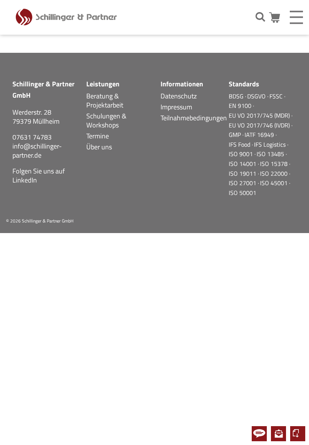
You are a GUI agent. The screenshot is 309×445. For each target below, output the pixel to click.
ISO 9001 (241, 153)
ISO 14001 (243, 163)
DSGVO (257, 96)
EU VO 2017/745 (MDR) (260, 115)
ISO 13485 (271, 153)
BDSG (237, 96)
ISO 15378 (274, 163)
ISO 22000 (274, 173)
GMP (235, 134)
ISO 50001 (242, 192)
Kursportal (297, 433)
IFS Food (240, 144)
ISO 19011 (243, 173)
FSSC (276, 96)
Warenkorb (275, 17)
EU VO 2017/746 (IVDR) (260, 125)
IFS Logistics (270, 144)
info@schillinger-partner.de (37, 150)
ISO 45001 (274, 182)
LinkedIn (24, 180)
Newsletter (278, 433)
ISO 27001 (243, 182)
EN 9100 (241, 105)
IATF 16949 (260, 134)
